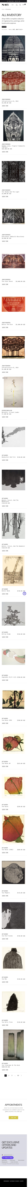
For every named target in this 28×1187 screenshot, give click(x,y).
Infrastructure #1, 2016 (10, 367)
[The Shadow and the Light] (13, 192)
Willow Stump (6, 634)
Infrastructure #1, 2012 (10, 101)
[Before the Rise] (13, 324)
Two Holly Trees (7, 1022)
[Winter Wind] (13, 591)
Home (3, 9)
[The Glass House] (13, 281)
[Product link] (13, 81)
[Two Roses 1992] (13, 720)
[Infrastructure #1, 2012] (13, 102)
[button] (12, 5)
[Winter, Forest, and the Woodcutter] (13, 502)
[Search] (20, 5)
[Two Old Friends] (13, 936)
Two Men (4, 979)
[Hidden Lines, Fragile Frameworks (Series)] (13, 147)
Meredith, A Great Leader (10, 412)
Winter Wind (6, 591)
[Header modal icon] (12, 5)
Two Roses (5, 806)
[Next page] (21, 1075)
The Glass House (7, 281)
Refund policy (4, 1160)
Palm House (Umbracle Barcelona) (13, 236)
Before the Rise (7, 324)
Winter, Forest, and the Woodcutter (10, 501)
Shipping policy (5, 1162)
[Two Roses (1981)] (13, 850)
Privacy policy (12, 1160)
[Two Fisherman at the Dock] (13, 1066)
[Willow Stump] (13, 634)
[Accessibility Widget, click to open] (24, 593)
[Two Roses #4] (13, 763)
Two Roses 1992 (7, 720)
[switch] (16, 4)
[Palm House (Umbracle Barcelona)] (13, 237)
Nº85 (8, 1163)
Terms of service (21, 1160)
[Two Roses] (13, 806)
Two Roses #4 (6, 763)
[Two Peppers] (13, 893)
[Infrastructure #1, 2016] (13, 368)
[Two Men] (13, 979)
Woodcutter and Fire (9, 457)
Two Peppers (6, 892)
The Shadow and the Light (10, 192)
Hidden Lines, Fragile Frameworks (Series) (13, 146)
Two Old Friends (7, 936)
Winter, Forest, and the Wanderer (13, 546)
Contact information (14, 1162)
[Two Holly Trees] (13, 1022)
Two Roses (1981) (7, 849)
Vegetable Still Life (9, 677)
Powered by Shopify (15, 1163)
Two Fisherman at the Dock (11, 1065)
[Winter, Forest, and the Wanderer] (13, 547)
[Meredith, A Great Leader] (13, 413)
